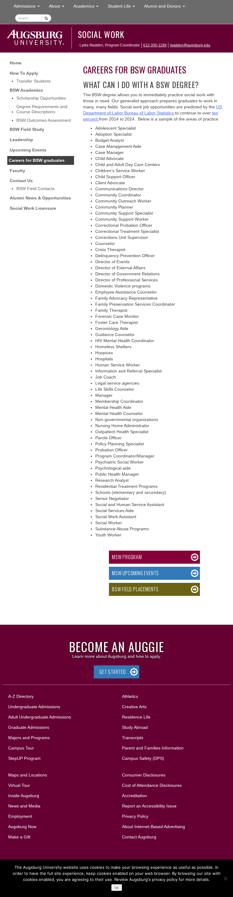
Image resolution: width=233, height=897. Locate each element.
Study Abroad (135, 727)
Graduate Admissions (28, 727)
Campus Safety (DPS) (143, 758)
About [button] (59, 7)
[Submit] (46, 18)
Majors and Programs (29, 737)
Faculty (17, 170)
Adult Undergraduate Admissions (39, 717)
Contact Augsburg (139, 836)
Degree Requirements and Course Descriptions (41, 109)
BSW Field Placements (135, 589)
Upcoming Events (28, 150)
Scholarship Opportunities (41, 98)
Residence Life (136, 717)
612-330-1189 (155, 45)
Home (16, 62)
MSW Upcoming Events (135, 573)
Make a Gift (19, 836)
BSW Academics (26, 90)
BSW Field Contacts (35, 188)
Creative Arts (134, 706)
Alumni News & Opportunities (40, 197)
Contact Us (21, 180)
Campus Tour (21, 748)
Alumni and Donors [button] (167, 5)
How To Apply (24, 73)
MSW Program (127, 557)
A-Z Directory (21, 696)
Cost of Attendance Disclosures (152, 785)
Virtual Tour (19, 785)
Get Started (113, 671)
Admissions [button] (29, 5)
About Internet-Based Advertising (153, 826)
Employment (20, 816)
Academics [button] (88, 5)
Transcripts (132, 737)
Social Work (101, 34)
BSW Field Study (27, 129)
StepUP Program (24, 758)
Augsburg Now (22, 826)
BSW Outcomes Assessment (43, 120)
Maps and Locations (27, 775)
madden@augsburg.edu (190, 45)
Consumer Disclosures (143, 775)
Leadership (21, 139)
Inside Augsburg (23, 795)
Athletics (130, 696)
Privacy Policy (135, 816)
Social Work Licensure (33, 208)
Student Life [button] (124, 5)
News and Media (24, 806)
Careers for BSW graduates (37, 160)
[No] (225, 878)
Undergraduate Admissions (34, 706)
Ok (117, 887)
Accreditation (134, 795)
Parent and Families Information (153, 748)
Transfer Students (33, 81)
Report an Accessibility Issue (149, 806)
